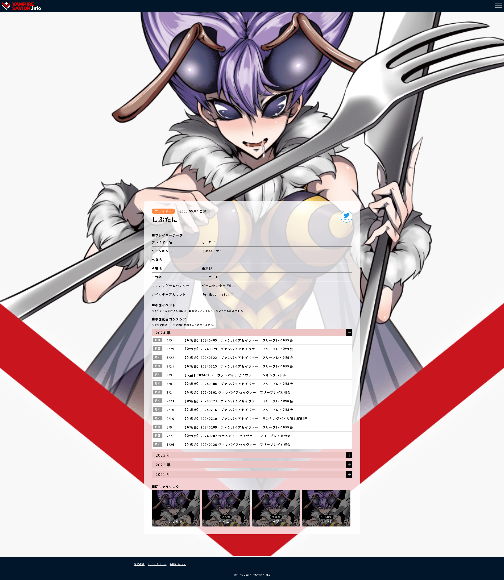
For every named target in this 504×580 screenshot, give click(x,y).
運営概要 (139, 564)
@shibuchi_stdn (216, 294)
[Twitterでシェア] (346, 217)
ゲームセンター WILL (219, 285)
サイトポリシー (157, 564)
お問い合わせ (178, 564)
